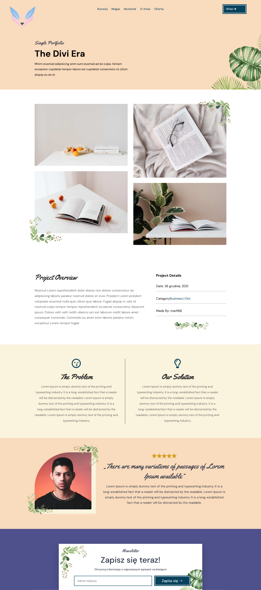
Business (176, 298)
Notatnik (130, 9)
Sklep (229, 9)
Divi (187, 298)
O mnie (145, 9)
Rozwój (102, 9)
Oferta (159, 9)
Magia (116, 9)
